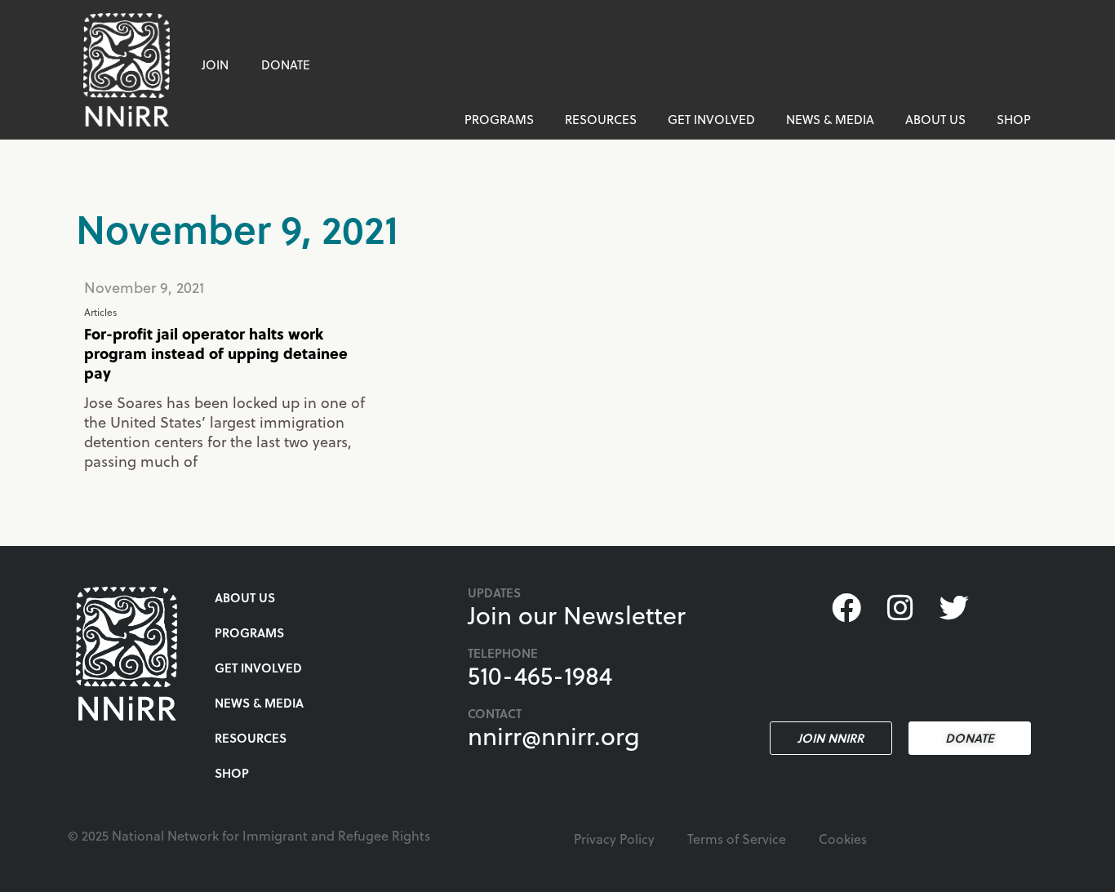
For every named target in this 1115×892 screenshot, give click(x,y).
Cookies (843, 838)
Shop (1014, 119)
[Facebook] (845, 607)
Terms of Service (736, 838)
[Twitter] (954, 607)
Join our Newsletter (577, 614)
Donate (285, 64)
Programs (499, 119)
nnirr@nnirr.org (554, 735)
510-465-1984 (540, 675)
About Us (935, 119)
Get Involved (711, 119)
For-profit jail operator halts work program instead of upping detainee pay (216, 353)
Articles (100, 311)
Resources (601, 119)
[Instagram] (900, 607)
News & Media (830, 119)
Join (215, 64)
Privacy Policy (614, 838)
